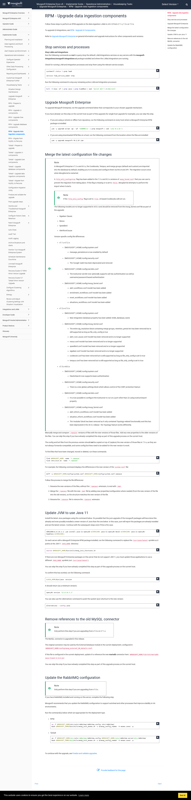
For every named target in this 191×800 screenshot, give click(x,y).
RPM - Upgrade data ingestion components (16, 132)
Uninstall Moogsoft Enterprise (15, 265)
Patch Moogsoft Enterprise (14, 224)
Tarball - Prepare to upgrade (15, 146)
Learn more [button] (83, 795)
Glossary (6, 331)
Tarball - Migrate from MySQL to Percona (16, 182)
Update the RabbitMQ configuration (174, 46)
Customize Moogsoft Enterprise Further (14, 79)
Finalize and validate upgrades (84, 753)
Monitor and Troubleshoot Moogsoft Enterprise (17, 208)
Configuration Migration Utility (16, 189)
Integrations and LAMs (11, 309)
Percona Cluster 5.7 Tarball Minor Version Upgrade (16, 280)
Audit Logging (13, 238)
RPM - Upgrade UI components (14, 111)
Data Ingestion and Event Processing (14, 45)
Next (160, 784)
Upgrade (52, 6)
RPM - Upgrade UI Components (82, 30)
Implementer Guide (10, 35)
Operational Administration (14, 55)
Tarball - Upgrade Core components (16, 161)
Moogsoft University (10, 337)
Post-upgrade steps (15, 202)
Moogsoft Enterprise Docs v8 (50, 4)
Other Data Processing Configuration (14, 68)
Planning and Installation (13, 40)
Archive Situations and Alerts (16, 244)
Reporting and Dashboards (16, 74)
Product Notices (8, 326)
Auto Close (12, 230)
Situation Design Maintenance (14, 90)
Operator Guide (8, 24)
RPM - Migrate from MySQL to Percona (15, 139)
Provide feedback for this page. (113, 770)
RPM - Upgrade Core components (15, 118)
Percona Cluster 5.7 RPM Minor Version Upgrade (17, 272)
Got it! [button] (183, 795)
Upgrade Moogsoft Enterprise (15, 97)
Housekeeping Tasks (14, 85)
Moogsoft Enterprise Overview (14, 13)
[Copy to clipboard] (157, 70)
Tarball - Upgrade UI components (15, 154)
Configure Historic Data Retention (16, 217)
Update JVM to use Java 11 (177, 34)
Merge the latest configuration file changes (178, 29)
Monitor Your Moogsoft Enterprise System (16, 251)
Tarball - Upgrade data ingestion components (16, 175)
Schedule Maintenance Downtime (16, 258)
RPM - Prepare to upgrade (14, 104)
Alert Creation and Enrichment (15, 51)
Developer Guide (9, 315)
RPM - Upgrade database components (17, 125)
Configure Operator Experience (13, 61)
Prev (36, 784)
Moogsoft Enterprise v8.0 (12, 18)
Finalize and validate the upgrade (17, 196)
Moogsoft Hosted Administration (15, 320)
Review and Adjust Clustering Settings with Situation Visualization (15, 301)
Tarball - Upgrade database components (16, 168)
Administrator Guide (10, 29)
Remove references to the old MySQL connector (177, 40)
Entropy (9, 295)
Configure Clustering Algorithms (13, 289)
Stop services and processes (177, 20)
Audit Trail (12, 234)
